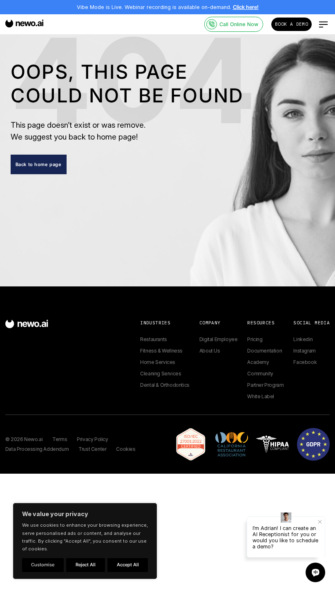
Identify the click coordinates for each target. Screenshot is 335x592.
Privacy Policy (92, 439)
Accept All (128, 565)
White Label (260, 396)
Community (260, 373)
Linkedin (303, 339)
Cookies (125, 449)
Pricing (254, 339)
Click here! (246, 7)
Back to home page (39, 164)
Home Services (157, 362)
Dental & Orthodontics (165, 385)
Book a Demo (291, 24)
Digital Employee (218, 339)
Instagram (304, 351)
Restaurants (153, 339)
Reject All (86, 565)
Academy (258, 362)
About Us (209, 351)
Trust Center (92, 449)
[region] (85, 541)
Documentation (264, 351)
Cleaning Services (160, 373)
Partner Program (265, 385)
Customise (42, 565)
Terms (59, 439)
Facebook (305, 362)
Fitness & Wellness (161, 351)
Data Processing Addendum (37, 449)
